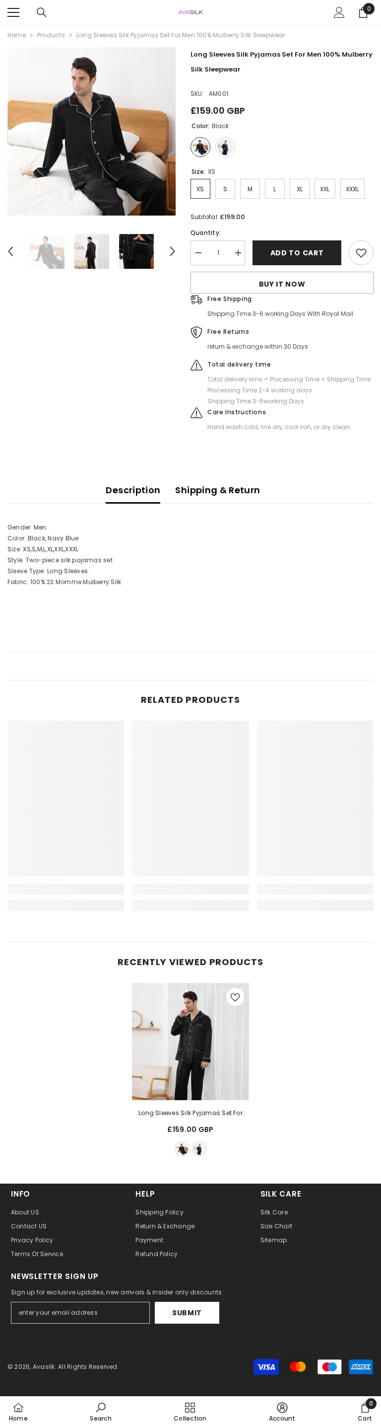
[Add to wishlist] (361, 252)
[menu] (13, 12)
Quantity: (205, 232)
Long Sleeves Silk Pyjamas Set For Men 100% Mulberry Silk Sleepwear (190, 1114)
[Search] (42, 12)
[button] (10, 251)
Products (51, 35)
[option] (91, 131)
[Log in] (339, 12)
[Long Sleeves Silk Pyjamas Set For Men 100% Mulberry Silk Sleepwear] (190, 1041)
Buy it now (282, 284)
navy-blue (199, 1148)
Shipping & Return (217, 490)
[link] (65, 889)
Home (16, 35)
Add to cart (297, 253)
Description (133, 490)
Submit (187, 1313)
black (182, 1148)
